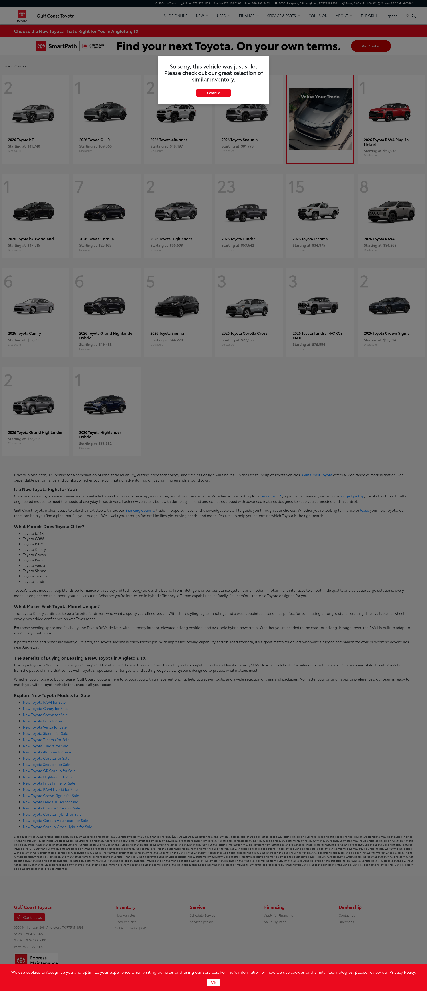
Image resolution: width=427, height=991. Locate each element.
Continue (213, 93)
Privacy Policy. (402, 972)
